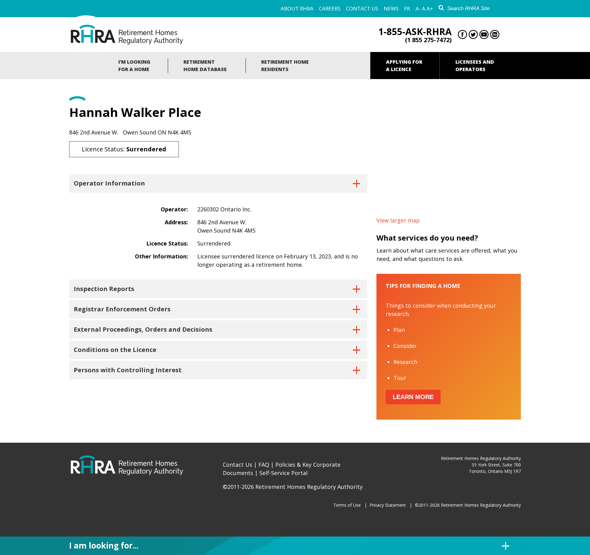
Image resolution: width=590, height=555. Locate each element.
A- (418, 8)
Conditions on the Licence (115, 349)
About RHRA (297, 8)
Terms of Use (347, 505)
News (391, 8)
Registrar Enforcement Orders (122, 309)
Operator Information (109, 183)
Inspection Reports (104, 289)
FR (407, 8)
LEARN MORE (413, 396)
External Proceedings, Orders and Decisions (143, 329)
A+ (430, 8)
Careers (329, 8)
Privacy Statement (388, 505)
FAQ (263, 464)
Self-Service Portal (283, 473)
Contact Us (362, 8)
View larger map (398, 220)
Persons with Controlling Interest (128, 370)
